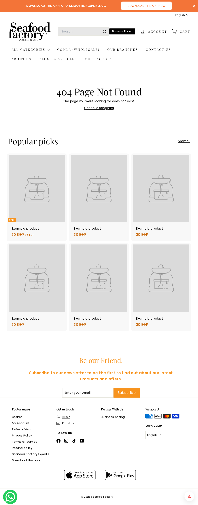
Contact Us (158, 49)
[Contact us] (10, 497)
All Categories (29, 49)
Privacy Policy (22, 435)
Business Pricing (122, 31)
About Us (22, 59)
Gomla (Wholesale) (78, 49)
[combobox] (83, 31)
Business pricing (113, 417)
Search (17, 417)
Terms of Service (24, 442)
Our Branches (122, 49)
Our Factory (98, 59)
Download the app (26, 460)
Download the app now (146, 5)
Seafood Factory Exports (30, 454)
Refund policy (22, 448)
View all (184, 141)
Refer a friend (22, 429)
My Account (21, 423)
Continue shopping (99, 108)
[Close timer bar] (194, 5)
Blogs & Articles (58, 59)
